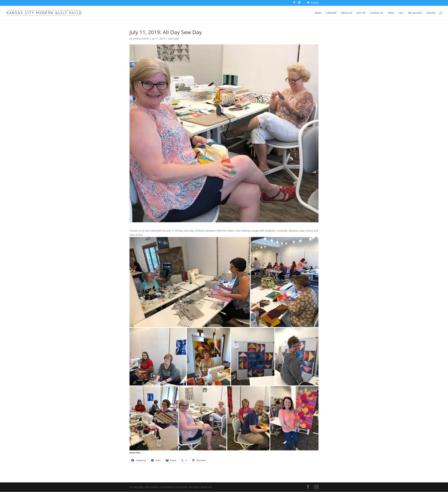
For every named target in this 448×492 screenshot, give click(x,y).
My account (415, 13)
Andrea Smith (141, 38)
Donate (431, 13)
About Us (346, 13)
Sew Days (173, 38)
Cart (401, 13)
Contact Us (376, 13)
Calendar (331, 13)
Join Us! (361, 13)
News (318, 13)
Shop (391, 13)
